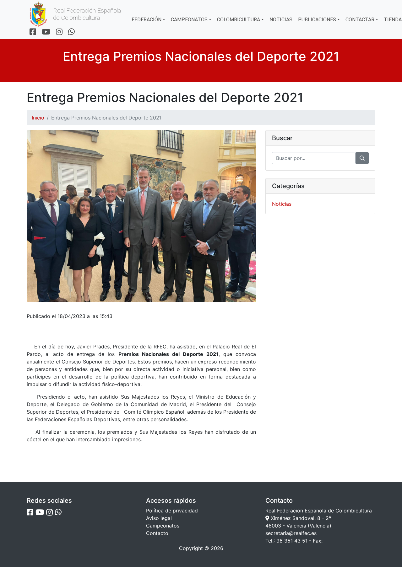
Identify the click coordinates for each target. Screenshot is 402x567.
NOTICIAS (280, 20)
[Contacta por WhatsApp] (71, 32)
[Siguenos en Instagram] (59, 32)
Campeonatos (162, 525)
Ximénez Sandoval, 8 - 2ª (300, 518)
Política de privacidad (172, 510)
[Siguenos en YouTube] (46, 32)
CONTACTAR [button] (359, 20)
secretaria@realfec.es (291, 533)
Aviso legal (159, 518)
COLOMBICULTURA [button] (238, 20)
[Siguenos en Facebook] (33, 32)
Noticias (281, 204)
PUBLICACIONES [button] (317, 20)
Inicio (38, 117)
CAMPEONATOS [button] (189, 20)
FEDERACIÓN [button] (146, 20)
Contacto (157, 533)
